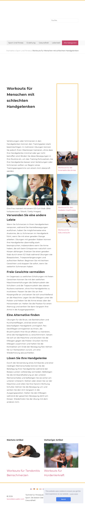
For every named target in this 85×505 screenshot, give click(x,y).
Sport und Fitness (15, 43)
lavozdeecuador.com (15, 499)
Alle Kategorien (70, 43)
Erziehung (31, 43)
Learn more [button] (74, 494)
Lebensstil (56, 43)
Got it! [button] (63, 499)
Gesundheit (44, 43)
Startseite (10, 51)
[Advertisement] (27, 20)
